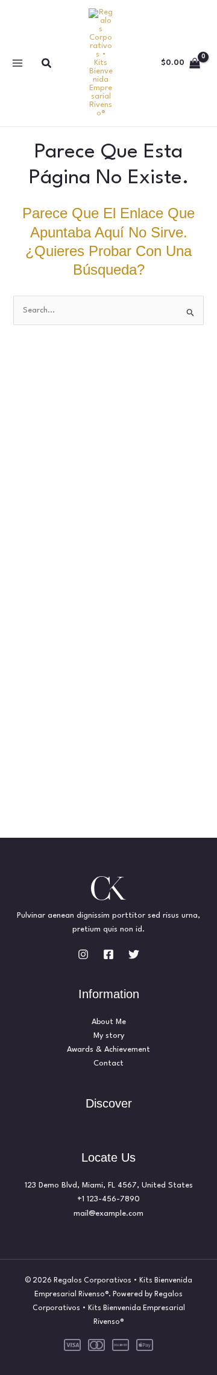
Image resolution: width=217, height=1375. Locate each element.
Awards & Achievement (108, 1049)
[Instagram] (83, 954)
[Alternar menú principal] (17, 63)
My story (108, 1036)
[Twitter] (133, 954)
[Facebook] (108, 954)
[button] (47, 63)
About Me (109, 1022)
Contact (108, 1063)
